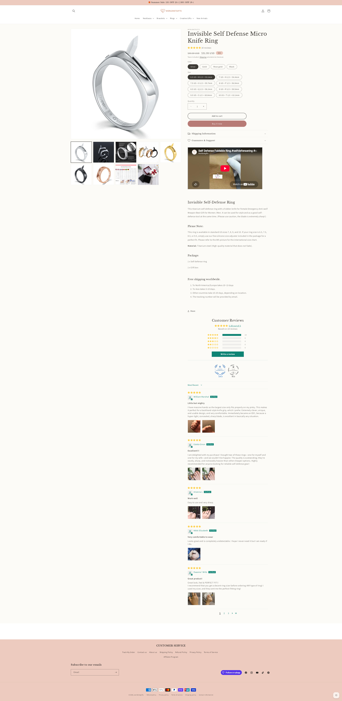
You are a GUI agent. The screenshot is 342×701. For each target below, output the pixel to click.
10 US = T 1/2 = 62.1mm (229, 95)
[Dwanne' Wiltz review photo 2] (208, 598)
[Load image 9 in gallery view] (148, 174)
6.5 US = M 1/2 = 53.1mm (201, 77)
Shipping (203, 57)
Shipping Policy (166, 652)
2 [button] (224, 613)
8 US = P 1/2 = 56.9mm (229, 83)
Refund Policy (181, 652)
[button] (74, 11)
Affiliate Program (171, 657)
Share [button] (192, 311)
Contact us (142, 652)
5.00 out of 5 (235, 325)
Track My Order (128, 652)
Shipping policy (190, 695)
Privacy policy (164, 695)
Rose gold (218, 66)
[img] (194, 392)
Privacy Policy (195, 652)
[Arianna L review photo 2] (208, 512)
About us (153, 652)
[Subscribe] (116, 672)
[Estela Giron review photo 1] (194, 474)
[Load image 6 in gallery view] (81, 174)
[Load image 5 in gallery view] (170, 152)
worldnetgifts (139, 695)
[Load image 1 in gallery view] (81, 152)
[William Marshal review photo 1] (194, 426)
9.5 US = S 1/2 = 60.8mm (201, 95)
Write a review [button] (228, 354)
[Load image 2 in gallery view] (103, 152)
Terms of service (177, 695)
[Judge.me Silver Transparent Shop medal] (233, 370)
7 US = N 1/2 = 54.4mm (229, 77)
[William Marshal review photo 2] (208, 426)
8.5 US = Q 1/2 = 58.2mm (201, 89)
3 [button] (228, 613)
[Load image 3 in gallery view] (125, 152)
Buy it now (217, 123)
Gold (204, 66)
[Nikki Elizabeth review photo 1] (194, 554)
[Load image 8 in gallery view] (125, 174)
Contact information (206, 695)
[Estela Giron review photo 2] (208, 474)
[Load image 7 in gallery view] (103, 174)
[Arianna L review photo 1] (194, 512)
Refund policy (151, 695)
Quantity (191, 101)
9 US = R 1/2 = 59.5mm (229, 89)
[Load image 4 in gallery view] (148, 152)
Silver (193, 66)
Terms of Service (211, 652)
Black (231, 66)
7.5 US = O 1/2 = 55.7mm (201, 83)
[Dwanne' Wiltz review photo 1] (194, 598)
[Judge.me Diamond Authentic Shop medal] (220, 370)
